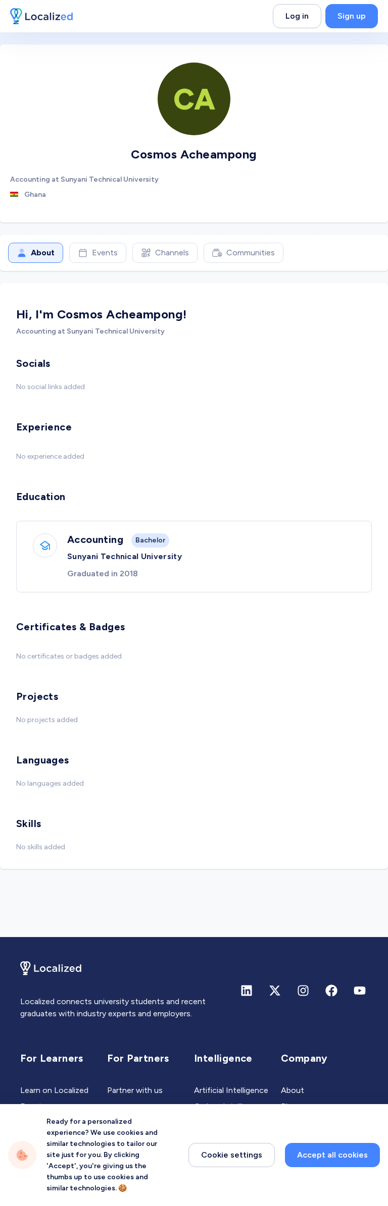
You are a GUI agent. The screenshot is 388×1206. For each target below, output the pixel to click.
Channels (172, 252)
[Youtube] (360, 990)
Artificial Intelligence (231, 1090)
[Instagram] (303, 990)
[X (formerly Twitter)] (275, 990)
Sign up (351, 16)
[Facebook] (331, 990)
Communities (250, 252)
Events (105, 252)
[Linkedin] (246, 990)
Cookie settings (231, 1155)
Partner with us (135, 1090)
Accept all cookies (332, 1155)
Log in (297, 16)
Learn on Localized (54, 1090)
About (43, 252)
